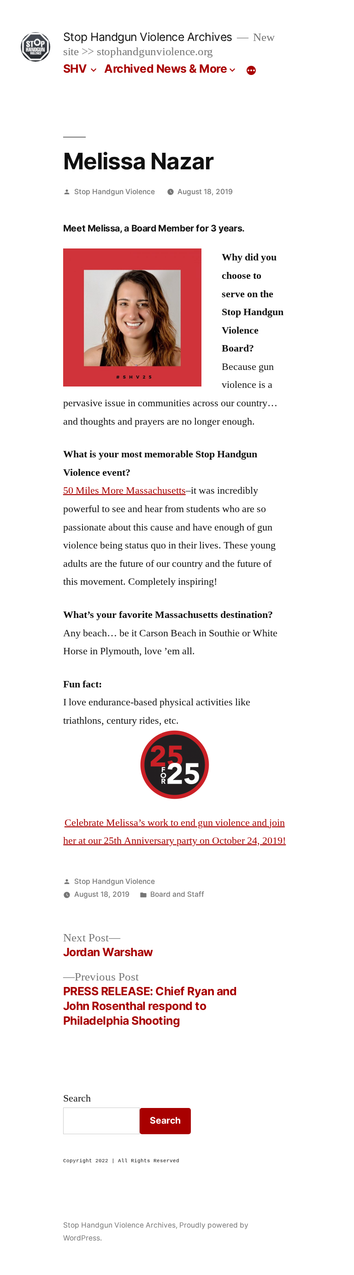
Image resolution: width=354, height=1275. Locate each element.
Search (77, 1098)
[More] (251, 70)
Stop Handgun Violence (114, 191)
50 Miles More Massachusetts (124, 490)
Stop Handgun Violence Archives (147, 37)
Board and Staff (177, 894)
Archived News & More (165, 68)
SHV (75, 68)
